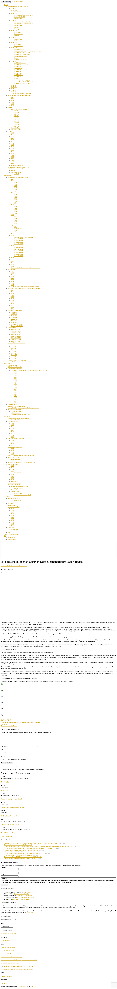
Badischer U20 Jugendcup (15, 310)
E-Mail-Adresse (5, 753)
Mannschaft (7, 175)
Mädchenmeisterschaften (15, 368)
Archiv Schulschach (13, 457)
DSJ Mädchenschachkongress (16, 406)
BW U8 (13, 170)
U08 (15, 213)
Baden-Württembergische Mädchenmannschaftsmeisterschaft (26, 288)
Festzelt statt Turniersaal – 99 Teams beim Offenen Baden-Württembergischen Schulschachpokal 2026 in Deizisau (37, 846)
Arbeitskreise (11, 505)
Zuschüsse (11, 503)
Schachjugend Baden (17, 1)
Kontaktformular (13, 529)
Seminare (9, 719)
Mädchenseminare (13, 365)
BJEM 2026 (14, 10)
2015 (12, 145)
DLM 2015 (14, 358)
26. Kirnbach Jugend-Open (10, 816)
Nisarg (32, 986)
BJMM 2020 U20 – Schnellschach (23, 237)
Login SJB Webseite (6, 976)
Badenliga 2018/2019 (17, 324)
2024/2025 (14, 315)
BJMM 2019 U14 (18, 251)
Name (3, 749)
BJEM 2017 (14, 87)
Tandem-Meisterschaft (14, 483)
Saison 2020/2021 (16, 338)
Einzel (6, 5)
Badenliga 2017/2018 (17, 326)
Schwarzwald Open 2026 (11, 852)
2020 (12, 235)
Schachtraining (15, 491)
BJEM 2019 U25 (18, 76)
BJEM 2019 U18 (18, 75)
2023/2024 (14, 317)
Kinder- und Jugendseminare (19, 486)
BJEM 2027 (14, 8)
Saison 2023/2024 (16, 333)
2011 (12, 152)
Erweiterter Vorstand (14, 498)
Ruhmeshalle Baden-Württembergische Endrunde (25, 286)
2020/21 (16, 121)
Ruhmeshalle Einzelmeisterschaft (21, 94)
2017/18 (16, 126)
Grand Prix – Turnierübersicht (19, 109)
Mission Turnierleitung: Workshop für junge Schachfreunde (21, 850)
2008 (12, 157)
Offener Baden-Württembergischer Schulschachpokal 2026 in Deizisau (24, 853)
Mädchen (3, 719)
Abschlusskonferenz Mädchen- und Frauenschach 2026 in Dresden (23, 857)
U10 (15, 189)
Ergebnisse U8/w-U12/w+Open (23, 22)
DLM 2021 (14, 348)
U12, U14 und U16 (19, 228)
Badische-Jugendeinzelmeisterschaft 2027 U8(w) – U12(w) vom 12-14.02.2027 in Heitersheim (31, 843)
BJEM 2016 (14, 88)
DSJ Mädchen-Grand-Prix (15, 367)
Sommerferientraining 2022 (22, 495)
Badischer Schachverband (8, 947)
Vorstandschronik (16, 500)
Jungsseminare (18, 488)
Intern (9, 532)
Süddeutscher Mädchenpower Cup (20, 414)
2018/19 (16, 124)
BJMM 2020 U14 (18, 240)
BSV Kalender (11, 537)
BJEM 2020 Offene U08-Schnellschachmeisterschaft (29, 51)
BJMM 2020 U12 (18, 242)
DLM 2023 (14, 344)
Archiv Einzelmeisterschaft (15, 169)
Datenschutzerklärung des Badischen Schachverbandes (17, 966)
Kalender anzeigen (6, 836)
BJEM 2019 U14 (18, 71)
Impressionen (18, 18)
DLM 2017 (14, 355)
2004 (12, 164)
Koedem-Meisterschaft (17, 490)
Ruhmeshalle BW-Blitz (17, 165)
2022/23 (16, 117)
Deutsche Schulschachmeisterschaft (18, 418)
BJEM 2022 (14, 37)
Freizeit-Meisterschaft (20, 59)
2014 (12, 146)
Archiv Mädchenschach (14, 409)
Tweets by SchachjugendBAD (9, 934)
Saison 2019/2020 (16, 339)
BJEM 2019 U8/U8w (20, 63)
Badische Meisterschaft (14, 421)
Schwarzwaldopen (13, 464)
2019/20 (16, 123)
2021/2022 (14, 321)
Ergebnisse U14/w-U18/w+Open (23, 15)
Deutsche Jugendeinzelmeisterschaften (19, 95)
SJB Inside (7, 496)
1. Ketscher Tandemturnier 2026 (12, 807)
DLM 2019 (14, 351)
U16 (15, 184)
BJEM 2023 (14, 30)
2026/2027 (14, 312)
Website (3, 756)
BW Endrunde (11, 269)
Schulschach (7, 416)
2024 (12, 102)
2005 (12, 162)
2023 (12, 104)
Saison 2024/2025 (16, 331)
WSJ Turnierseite (16, 129)
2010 (12, 153)
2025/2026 (14, 314)
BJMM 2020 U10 (18, 244)
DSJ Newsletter (12, 404)
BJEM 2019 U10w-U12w (21, 64)
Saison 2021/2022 (16, 336)
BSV (5, 536)
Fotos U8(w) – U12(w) (24, 80)
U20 (15, 182)
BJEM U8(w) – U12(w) (8, 833)
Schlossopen (14, 481)
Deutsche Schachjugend (7, 951)
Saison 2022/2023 (16, 334)
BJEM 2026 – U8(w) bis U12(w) (25, 897)
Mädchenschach (8, 363)
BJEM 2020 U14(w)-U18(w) (22, 54)
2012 (12, 150)
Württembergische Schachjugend (10, 963)
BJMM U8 (4, 790)
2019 (12, 138)
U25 (15, 227)
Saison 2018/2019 (16, 341)
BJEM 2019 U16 (18, 73)
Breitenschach (8, 461)
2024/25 (16, 114)
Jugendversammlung (14, 507)
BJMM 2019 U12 (18, 252)
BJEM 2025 (14, 13)
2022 (12, 105)
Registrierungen (19, 49)
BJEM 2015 (14, 90)
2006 (12, 160)
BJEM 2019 (14, 61)
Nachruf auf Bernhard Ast (21, 894)
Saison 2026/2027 (16, 329)
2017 (12, 141)
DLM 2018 (14, 353)
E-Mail (3, 874)
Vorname (3, 867)
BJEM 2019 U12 (18, 68)
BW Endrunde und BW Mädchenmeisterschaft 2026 (18, 855)
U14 (15, 186)
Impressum (11, 531)
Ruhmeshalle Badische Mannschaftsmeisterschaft (25, 268)
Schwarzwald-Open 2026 (10, 824)
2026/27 (16, 111)
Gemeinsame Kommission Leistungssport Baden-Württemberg (19, 960)
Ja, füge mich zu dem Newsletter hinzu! (14, 759)
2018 (12, 140)
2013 (12, 148)
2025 (12, 100)
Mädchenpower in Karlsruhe (9, 725)
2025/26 (16, 112)
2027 (12, 97)
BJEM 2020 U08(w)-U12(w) (22, 53)
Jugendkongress (16, 172)
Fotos (16, 58)
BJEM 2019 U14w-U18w (21, 70)
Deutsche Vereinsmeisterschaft (17, 360)
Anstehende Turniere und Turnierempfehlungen (21, 462)
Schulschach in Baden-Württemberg (11, 957)
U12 (15, 187)
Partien (16, 27)
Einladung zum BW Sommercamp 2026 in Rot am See (19, 858)
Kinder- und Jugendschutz (11, 534)
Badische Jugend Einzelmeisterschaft (18, 6)
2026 (12, 99)
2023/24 (16, 116)
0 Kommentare (23, 566)
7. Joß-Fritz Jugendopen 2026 (11, 799)
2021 (12, 136)
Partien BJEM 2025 (19, 17)
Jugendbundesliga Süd (14, 327)
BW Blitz (10, 131)
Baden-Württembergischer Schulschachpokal (21, 455)
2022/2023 (14, 319)
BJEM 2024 (14, 20)
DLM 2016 (14, 356)
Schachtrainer (18, 493)
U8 (15, 191)
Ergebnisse (17, 12)
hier (18, 769)
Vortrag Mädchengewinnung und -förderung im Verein (23, 408)
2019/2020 (14, 322)
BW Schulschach (15, 459)
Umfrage (17, 29)
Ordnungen (11, 527)
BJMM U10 (5, 782)
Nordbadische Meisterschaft (16, 438)
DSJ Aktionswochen (17, 411)
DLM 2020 (14, 350)
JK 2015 (16, 174)
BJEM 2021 (14, 42)
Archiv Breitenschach (14, 484)
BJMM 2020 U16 (18, 239)
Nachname (4, 871)
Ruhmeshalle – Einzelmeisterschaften (19, 167)
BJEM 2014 (14, 92)
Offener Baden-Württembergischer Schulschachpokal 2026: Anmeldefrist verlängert (28, 848)
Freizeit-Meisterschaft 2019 (22, 83)
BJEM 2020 (14, 47)
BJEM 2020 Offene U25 (20, 56)
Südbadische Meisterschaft (15, 447)
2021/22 (16, 119)
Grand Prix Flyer (15, 128)
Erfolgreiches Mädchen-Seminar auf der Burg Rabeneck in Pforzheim (21, 721)
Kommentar (5, 746)
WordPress (22, 986)
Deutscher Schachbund (7, 954)
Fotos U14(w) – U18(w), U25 (26, 82)
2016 (12, 143)
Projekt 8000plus (12, 539)
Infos (9, 502)
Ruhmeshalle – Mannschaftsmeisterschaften (20, 362)
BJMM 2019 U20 (18, 247)
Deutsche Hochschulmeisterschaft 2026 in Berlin (18, 845)
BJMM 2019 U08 (18, 256)
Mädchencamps (15, 413)
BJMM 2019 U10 (18, 254)
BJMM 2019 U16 (18, 249)
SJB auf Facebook (6, 940)
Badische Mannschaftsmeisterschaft (18, 177)
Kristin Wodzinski (14, 566)
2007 (12, 158)
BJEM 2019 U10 (18, 66)
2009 (12, 155)
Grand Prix (11, 107)
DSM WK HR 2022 (16, 420)
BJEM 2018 (14, 85)
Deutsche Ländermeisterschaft (16, 343)
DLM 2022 (14, 346)
